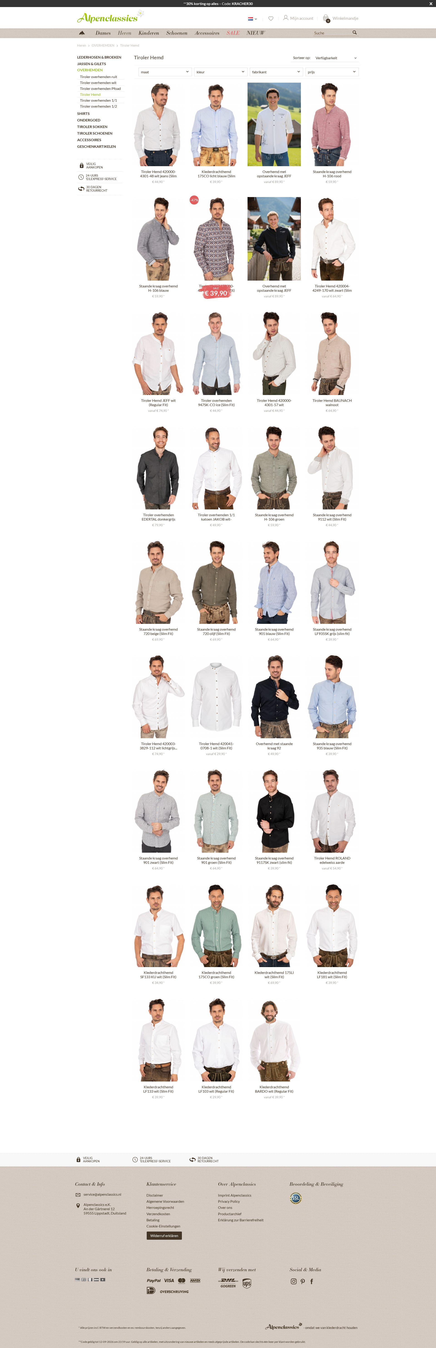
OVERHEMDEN (90, 70)
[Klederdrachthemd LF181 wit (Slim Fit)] (332, 925)
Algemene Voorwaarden (165, 1201)
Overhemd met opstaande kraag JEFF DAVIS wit (274, 173)
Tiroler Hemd (90, 94)
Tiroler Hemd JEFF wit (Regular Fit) (158, 402)
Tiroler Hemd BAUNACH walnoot (332, 402)
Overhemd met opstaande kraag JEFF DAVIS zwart (274, 288)
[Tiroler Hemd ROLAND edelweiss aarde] (332, 811)
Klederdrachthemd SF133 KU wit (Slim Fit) (158, 974)
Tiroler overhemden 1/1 (98, 100)
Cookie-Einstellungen (163, 1226)
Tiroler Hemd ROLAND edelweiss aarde (332, 860)
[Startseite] (83, 32)
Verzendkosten (158, 1214)
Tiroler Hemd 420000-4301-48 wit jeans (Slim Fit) (158, 173)
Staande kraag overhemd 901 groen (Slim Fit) (216, 860)
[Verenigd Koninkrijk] (83, 1279)
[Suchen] (356, 33)
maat (145, 72)
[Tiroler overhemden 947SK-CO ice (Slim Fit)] (216, 353)
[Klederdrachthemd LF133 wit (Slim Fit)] (158, 1039)
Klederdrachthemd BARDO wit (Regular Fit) (274, 1089)
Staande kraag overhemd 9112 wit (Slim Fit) (332, 517)
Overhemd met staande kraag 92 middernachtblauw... (274, 746)
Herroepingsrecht (160, 1207)
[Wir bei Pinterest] (303, 1282)
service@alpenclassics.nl (102, 1194)
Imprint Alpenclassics (234, 1195)
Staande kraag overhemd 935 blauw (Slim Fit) (332, 745)
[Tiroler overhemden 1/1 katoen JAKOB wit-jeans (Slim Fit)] (216, 467)
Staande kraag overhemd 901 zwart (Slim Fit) (158, 860)
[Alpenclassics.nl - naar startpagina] (119, 16)
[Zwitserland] (102, 1279)
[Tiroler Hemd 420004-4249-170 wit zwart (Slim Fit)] (332, 239)
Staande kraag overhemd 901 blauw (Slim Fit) (274, 631)
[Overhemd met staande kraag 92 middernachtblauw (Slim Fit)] (274, 696)
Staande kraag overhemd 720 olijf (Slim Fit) (216, 631)
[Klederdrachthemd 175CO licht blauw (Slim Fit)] (216, 124)
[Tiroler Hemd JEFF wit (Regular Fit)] (158, 353)
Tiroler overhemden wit (98, 82)
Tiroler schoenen (94, 133)
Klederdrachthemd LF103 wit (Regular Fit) (216, 1089)
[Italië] (90, 1279)
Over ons (225, 1207)
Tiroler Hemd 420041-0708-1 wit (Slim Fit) (216, 745)
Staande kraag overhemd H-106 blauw (158, 288)
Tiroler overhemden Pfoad (100, 88)
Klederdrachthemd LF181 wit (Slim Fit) (332, 974)
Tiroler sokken (92, 126)
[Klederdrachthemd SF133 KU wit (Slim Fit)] (158, 925)
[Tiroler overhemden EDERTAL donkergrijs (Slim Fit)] (158, 467)
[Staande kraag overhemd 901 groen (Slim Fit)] (216, 811)
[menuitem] (336, 32)
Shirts (83, 113)
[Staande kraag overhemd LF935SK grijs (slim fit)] (332, 582)
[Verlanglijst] (270, 18)
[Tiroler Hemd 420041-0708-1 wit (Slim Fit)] (216, 696)
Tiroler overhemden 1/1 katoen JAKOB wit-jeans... (216, 517)
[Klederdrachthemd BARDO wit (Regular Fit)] (274, 1039)
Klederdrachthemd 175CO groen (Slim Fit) (216, 974)
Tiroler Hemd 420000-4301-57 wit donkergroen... (274, 402)
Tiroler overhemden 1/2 (98, 106)
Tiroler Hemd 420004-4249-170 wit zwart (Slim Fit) (332, 288)
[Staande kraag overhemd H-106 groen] (274, 467)
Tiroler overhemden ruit (98, 76)
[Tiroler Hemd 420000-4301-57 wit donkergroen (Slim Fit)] (274, 353)
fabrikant (259, 72)
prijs (311, 72)
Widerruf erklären (164, 1235)
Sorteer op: (301, 57)
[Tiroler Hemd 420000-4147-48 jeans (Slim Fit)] (216, 239)
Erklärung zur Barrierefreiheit (241, 1220)
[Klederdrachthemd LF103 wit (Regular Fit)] (216, 1039)
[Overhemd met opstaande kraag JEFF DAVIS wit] (274, 124)
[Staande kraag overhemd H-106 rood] (332, 124)
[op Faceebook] (312, 1282)
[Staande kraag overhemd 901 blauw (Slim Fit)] (274, 582)
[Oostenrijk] (96, 1279)
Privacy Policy (229, 1201)
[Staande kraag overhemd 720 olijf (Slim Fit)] (216, 582)
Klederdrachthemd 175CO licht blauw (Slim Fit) (216, 173)
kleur (201, 72)
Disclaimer (154, 1195)
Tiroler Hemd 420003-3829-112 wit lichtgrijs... (158, 745)
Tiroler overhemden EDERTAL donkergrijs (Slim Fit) (158, 517)
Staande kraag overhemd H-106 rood (332, 173)
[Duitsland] (77, 1279)
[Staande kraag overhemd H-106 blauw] (158, 239)
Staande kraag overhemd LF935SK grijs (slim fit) (332, 631)
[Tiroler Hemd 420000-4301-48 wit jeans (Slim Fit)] (158, 124)
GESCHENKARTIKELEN (96, 146)
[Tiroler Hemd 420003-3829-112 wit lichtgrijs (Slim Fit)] (158, 696)
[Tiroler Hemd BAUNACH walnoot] (332, 353)
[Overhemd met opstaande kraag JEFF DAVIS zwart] (274, 239)
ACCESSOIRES (89, 140)
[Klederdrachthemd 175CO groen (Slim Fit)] (216, 925)
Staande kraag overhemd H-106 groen (274, 517)
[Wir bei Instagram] (293, 1282)
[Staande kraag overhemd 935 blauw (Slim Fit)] (332, 696)
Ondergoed (88, 120)
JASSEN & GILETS (91, 64)
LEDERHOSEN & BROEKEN (99, 57)
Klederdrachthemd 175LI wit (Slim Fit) (274, 974)
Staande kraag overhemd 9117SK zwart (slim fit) (274, 860)
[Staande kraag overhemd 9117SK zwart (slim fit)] (274, 811)
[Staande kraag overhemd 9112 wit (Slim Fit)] (332, 467)
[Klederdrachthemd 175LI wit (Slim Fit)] (274, 925)
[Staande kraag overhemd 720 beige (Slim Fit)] (158, 582)
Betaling (152, 1220)
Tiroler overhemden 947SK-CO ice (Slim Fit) (216, 402)
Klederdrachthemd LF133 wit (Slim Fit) (158, 1089)
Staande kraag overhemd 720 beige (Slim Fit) (158, 631)
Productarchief (229, 1214)
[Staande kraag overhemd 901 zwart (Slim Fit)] (158, 811)
